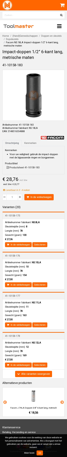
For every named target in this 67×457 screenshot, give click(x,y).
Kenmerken (30, 143)
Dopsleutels (12, 39)
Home (5, 35)
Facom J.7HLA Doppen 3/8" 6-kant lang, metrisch (33, 408)
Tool (18, 26)
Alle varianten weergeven (35, 373)
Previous (4, 402)
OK (39, 453)
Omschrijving (12, 143)
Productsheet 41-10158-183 (24, 167)
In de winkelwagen (41, 197)
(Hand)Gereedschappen (25, 35)
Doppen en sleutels (51, 35)
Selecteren (40, 244)
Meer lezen (29, 452)
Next (61, 402)
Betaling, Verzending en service (19, 432)
